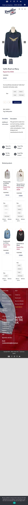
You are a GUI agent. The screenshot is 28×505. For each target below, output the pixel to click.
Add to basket (17, 102)
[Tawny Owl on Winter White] (21, 175)
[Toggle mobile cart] (19, 9)
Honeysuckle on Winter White (6, 183)
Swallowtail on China (6, 242)
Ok (14, 502)
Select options (5, 220)
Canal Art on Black (20, 244)
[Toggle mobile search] (22, 9)
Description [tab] (5, 118)
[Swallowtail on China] (7, 234)
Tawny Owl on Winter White (21, 185)
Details (10, 219)
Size (7, 93)
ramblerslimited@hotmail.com (10, 343)
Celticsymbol (9, 111)
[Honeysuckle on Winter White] (7, 174)
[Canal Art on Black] (21, 235)
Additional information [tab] (5, 123)
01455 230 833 (8, 337)
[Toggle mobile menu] (25, 9)
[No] (26, 500)
